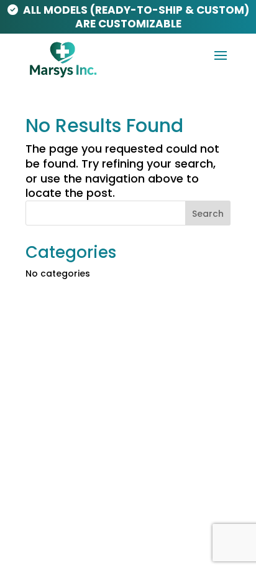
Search (208, 213)
